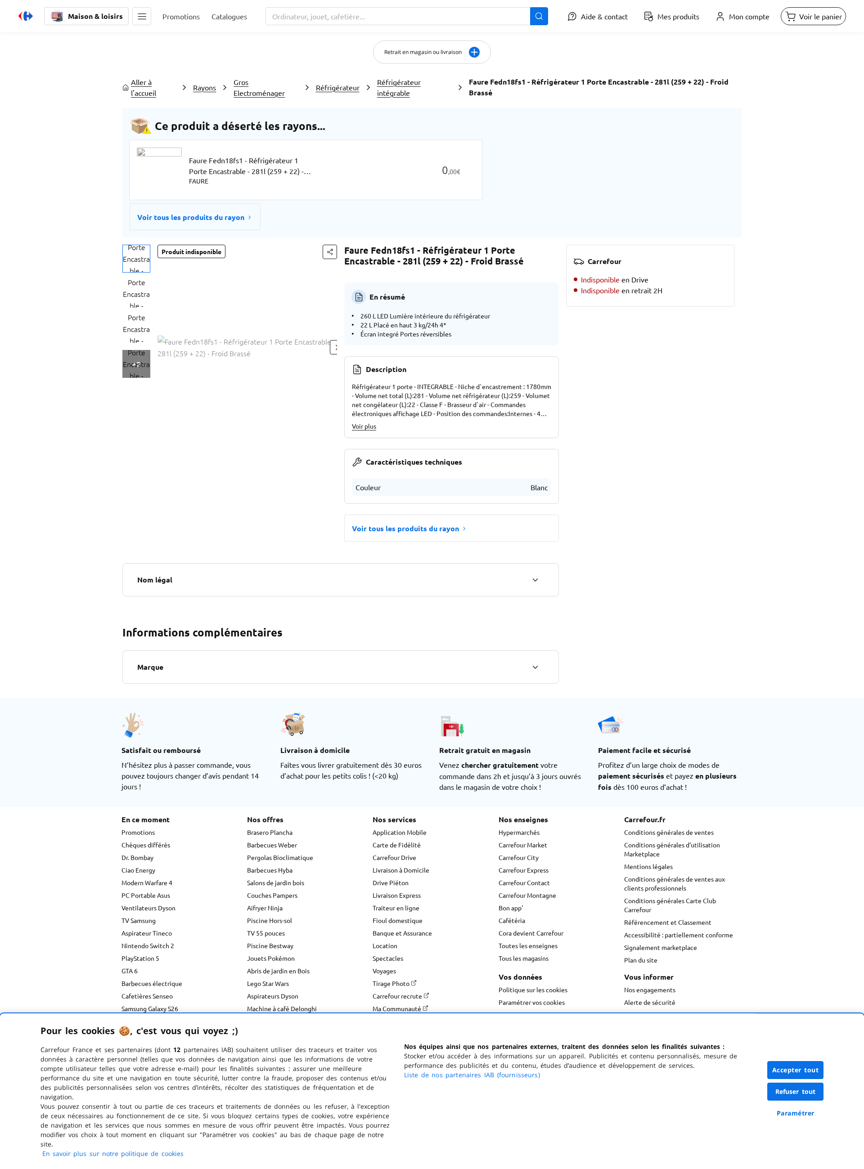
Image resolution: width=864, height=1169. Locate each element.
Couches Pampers (272, 895)
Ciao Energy (138, 870)
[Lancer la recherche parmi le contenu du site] (539, 16)
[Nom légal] (535, 580)
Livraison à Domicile (401, 870)
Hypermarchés (519, 832)
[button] (141, 16)
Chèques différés (146, 845)
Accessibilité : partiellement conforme (678, 935)
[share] (330, 252)
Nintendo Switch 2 (148, 945)
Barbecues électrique (152, 983)
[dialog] (432, 1091)
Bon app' (511, 908)
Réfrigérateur (338, 87)
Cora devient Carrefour (531, 933)
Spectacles (388, 958)
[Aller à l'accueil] (25, 16)
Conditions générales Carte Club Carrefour (670, 905)
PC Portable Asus (146, 895)
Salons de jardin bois (275, 882)
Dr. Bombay (137, 857)
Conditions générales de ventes (669, 832)
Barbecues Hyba (269, 870)
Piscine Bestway (270, 945)
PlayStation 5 (140, 958)
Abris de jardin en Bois (278, 971)
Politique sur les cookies (533, 989)
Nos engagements (649, 989)
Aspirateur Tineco (147, 933)
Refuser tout (795, 1091)
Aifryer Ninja (265, 908)
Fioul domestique (398, 920)
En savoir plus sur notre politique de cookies (113, 1153)
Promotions (138, 832)
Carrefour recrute (398, 996)
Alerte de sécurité (649, 1002)
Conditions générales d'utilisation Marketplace (672, 849)
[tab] (136, 259)
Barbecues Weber (272, 845)
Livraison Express (397, 895)
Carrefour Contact (524, 882)
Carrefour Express (524, 870)
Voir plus (364, 426)
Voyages (384, 971)
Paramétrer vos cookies (532, 1002)
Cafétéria (512, 920)
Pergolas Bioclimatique (280, 857)
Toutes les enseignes (528, 945)
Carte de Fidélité (397, 845)
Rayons (204, 87)
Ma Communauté (398, 1008)
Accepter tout (795, 1070)
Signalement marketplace (660, 947)
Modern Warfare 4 (147, 882)
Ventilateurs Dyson (149, 908)
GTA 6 (130, 971)
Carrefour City (519, 857)
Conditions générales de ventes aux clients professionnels (674, 883)
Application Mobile (400, 832)
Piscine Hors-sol (269, 920)
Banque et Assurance (402, 933)
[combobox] (407, 16)
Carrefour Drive (394, 857)
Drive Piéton (391, 882)
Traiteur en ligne (396, 908)
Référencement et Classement (667, 922)
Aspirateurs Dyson (272, 996)
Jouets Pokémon (271, 958)
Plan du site (640, 960)
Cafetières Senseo (147, 996)
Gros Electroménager (259, 87)
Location (385, 945)
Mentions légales (648, 866)
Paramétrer (795, 1113)
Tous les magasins (524, 958)
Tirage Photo (392, 983)
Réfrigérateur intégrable (399, 87)
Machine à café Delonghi (282, 1008)
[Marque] (535, 667)
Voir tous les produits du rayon (190, 217)
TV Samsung (139, 920)
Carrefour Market (523, 845)
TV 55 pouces (266, 933)
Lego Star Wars (268, 983)
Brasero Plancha (269, 832)
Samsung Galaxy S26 (150, 1008)
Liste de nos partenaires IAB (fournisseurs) (472, 1074)
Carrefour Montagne (527, 895)
